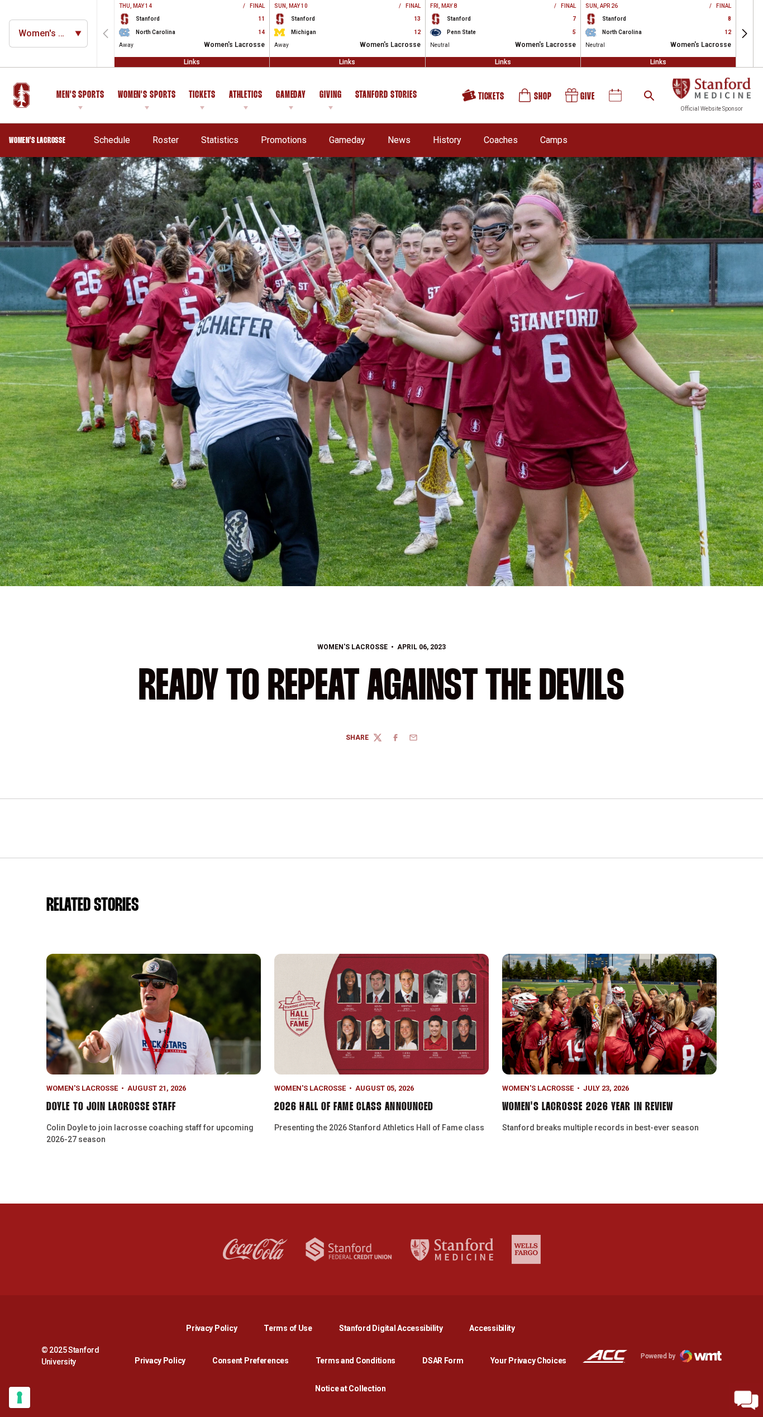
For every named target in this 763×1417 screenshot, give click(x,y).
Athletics (246, 95)
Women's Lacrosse (352, 647)
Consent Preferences (250, 1360)
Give (581, 99)
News (399, 140)
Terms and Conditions (355, 1360)
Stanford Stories (386, 97)
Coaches (501, 140)
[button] (745, 33)
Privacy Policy (220, 1328)
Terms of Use (288, 1328)
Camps (554, 140)
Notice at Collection (350, 1388)
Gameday (291, 95)
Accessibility (491, 1328)
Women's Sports (147, 95)
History (447, 140)
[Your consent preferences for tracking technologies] (19, 1397)
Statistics (220, 140)
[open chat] (746, 1400)
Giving (330, 95)
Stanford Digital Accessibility (400, 1328)
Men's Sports (80, 95)
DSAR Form (442, 1360)
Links (192, 62)
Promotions (284, 140)
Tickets (202, 95)
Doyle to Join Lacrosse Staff (111, 1106)
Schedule (112, 140)
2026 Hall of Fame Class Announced (353, 1106)
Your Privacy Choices (528, 1360)
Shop (535, 99)
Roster (165, 140)
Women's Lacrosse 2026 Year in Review (588, 1106)
